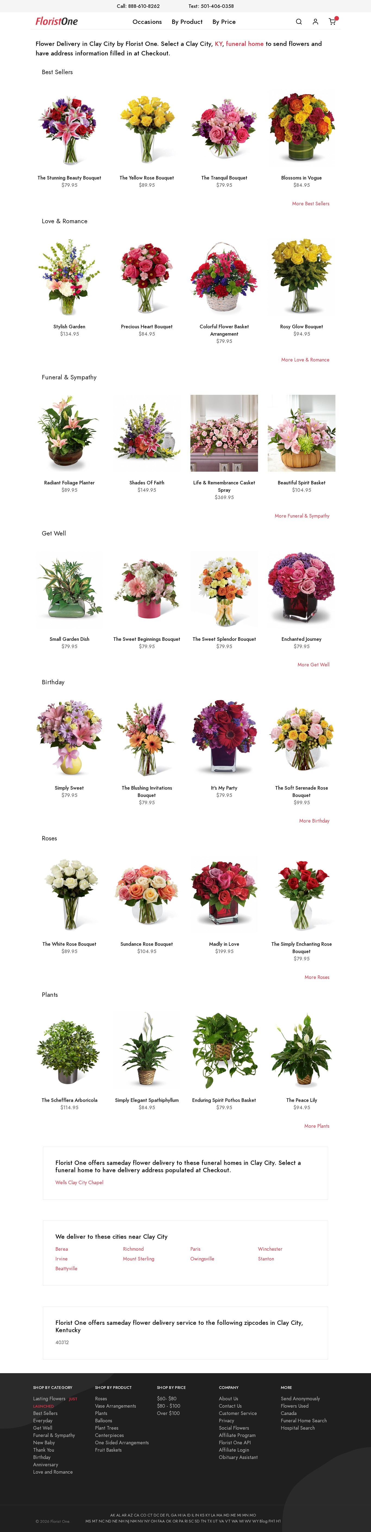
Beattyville (66, 1268)
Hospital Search (298, 1427)
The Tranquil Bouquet (224, 177)
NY (147, 1521)
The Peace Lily (301, 1100)
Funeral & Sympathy (54, 1435)
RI (186, 1521)
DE (162, 1515)
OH (154, 1521)
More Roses (317, 977)
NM (133, 1521)
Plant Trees (106, 1427)
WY (255, 1521)
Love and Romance (53, 1471)
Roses (101, 1398)
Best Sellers (45, 1413)
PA (181, 1521)
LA (213, 1515)
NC (102, 1521)
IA (184, 1515)
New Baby (44, 1442)
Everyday (42, 1420)
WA (235, 1521)
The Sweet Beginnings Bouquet (146, 639)
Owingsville (202, 1258)
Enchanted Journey (302, 639)
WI (241, 1521)
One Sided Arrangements (122, 1442)
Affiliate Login (234, 1449)
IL (193, 1515)
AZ (130, 1515)
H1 (278, 1521)
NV (140, 1521)
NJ (127, 1521)
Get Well (42, 1427)
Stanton (266, 1258)
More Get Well (313, 664)
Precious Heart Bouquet (147, 326)
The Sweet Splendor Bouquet (224, 639)
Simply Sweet (69, 787)
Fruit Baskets (108, 1449)
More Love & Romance (305, 359)
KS (202, 1515)
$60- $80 (167, 1398)
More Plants (316, 1126)
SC (191, 1521)
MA (219, 1515)
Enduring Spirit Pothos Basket (224, 1100)
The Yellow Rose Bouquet (147, 177)
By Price (224, 21)
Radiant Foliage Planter (69, 482)
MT (95, 1521)
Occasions (147, 21)
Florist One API (235, 1442)
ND (108, 1521)
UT (215, 1521)
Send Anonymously (300, 1398)
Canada (289, 1413)
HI (179, 1515)
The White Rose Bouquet (69, 944)
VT (228, 1521)
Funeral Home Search (304, 1420)
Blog (264, 1521)
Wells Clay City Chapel (79, 1182)
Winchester (270, 1249)
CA (136, 1515)
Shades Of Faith (147, 482)
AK (112, 1515)
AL (118, 1515)
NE (115, 1521)
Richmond (133, 1249)
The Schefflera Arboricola (70, 1100)
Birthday (42, 1457)
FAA (161, 1521)
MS (88, 1521)
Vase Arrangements (115, 1405)
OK (168, 1521)
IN (197, 1515)
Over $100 (168, 1413)
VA (221, 1521)
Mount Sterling (138, 1258)
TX (209, 1521)
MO (253, 1515)
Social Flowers (234, 1427)
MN (245, 1515)
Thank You (43, 1449)
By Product (187, 21)
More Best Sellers (310, 203)
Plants (101, 1413)
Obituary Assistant (238, 1457)
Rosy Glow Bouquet (301, 326)
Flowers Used (295, 1405)
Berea (61, 1249)
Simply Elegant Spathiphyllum (147, 1100)
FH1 (272, 1521)
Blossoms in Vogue (301, 177)
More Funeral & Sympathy (302, 515)
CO (143, 1515)
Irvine (61, 1258)
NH (121, 1521)
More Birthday (314, 820)
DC (156, 1515)
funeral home (245, 43)
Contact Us (230, 1405)
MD (226, 1515)
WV (248, 1521)
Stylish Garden (69, 326)
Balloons (103, 1420)
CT (150, 1515)
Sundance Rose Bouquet (147, 944)
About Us (228, 1398)
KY (218, 43)
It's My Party (224, 787)
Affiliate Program (237, 1435)
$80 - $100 (168, 1405)
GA (174, 1515)
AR (124, 1515)
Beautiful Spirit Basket (302, 482)
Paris (195, 1249)
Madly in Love (224, 944)
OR (175, 1521)
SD (197, 1521)
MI (239, 1515)
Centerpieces (109, 1435)
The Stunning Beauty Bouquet (69, 177)
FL (168, 1515)
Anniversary (45, 1464)
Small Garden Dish (69, 639)
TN (203, 1521)
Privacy (226, 1420)
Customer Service (238, 1413)
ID (189, 1515)
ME (233, 1515)
